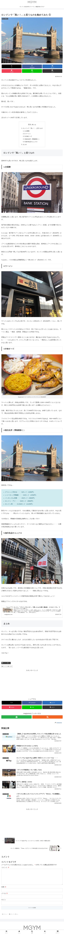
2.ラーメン (27, 133)
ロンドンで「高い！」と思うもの (33, 128)
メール (4, 893)
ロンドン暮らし (6, 663)
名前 (3, 887)
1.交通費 (26, 131)
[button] (52, 71)
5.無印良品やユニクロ (30, 141)
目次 (29, 124)
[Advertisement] (32, 683)
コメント (5, 867)
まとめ (25, 144)
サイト (3, 900)
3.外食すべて (28, 136)
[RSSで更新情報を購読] (47, 717)
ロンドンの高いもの (7, 666)
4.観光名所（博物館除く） (32, 139)
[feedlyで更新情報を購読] (16, 717)
